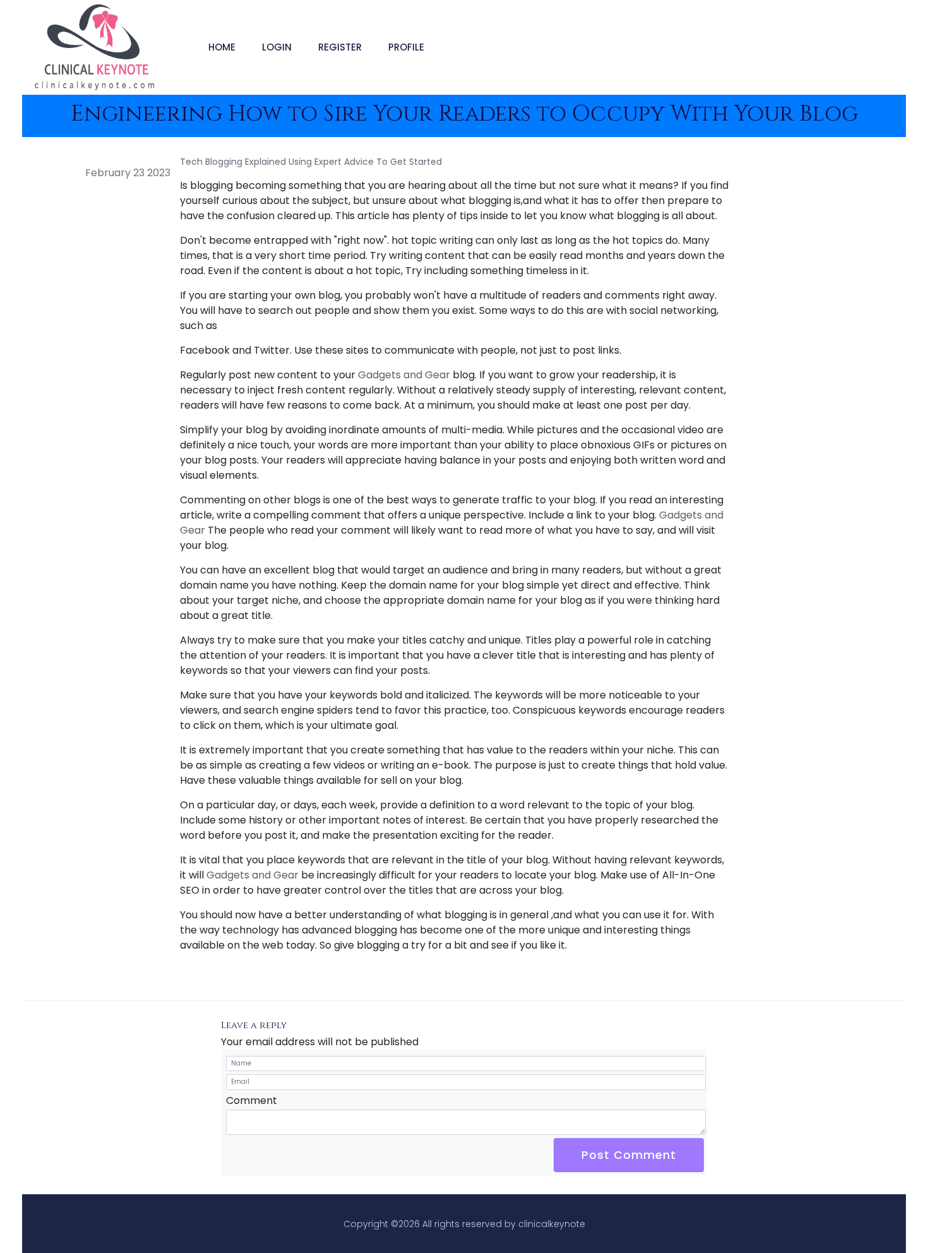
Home (221, 47)
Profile (406, 47)
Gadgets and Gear (404, 375)
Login (277, 47)
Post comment (628, 1155)
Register (340, 47)
